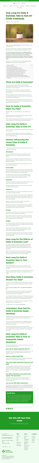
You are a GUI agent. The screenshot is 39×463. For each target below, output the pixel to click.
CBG (17, 439)
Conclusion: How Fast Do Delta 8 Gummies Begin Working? (17, 75)
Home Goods (19, 7)
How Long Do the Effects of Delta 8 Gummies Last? (16, 71)
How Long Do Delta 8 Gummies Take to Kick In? (15, 69)
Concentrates (27, 5)
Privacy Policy (26, 445)
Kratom (17, 5)
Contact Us (26, 440)
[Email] (12, 408)
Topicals (10, 5)
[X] (8, 408)
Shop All (18, 436)
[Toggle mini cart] (22, 3)
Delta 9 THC (19, 442)
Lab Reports (26, 439)
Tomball (33, 436)
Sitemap (25, 449)
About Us (26, 436)
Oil (7, 5)
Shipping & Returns (26, 443)
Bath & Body (33, 5)
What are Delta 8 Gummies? (12, 66)
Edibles (4, 5)
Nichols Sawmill (33, 440)
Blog (25, 437)
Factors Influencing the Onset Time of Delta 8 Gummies (16, 70)
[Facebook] (6, 408)
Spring (33, 442)
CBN (17, 440)
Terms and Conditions (26, 447)
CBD (17, 437)
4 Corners (33, 437)
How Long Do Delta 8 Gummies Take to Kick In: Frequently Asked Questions (18, 77)
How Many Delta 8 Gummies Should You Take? (15, 74)
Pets (14, 5)
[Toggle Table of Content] (31, 65)
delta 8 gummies (26, 52)
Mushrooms (22, 5)
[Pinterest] (10, 408)
